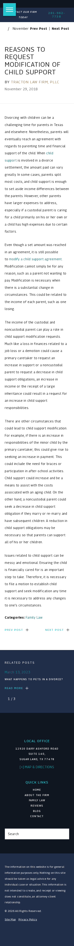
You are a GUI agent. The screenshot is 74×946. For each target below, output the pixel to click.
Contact (37, 816)
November (21, 28)
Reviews (37, 805)
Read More (14, 688)
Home (37, 789)
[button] (9, 9)
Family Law (34, 617)
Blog (37, 811)
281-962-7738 (56, 14)
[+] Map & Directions (37, 767)
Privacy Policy (27, 919)
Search (13, 834)
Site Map (10, 919)
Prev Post (14, 629)
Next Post (54, 629)
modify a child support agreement (35, 259)
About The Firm (37, 795)
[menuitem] (37, 790)
